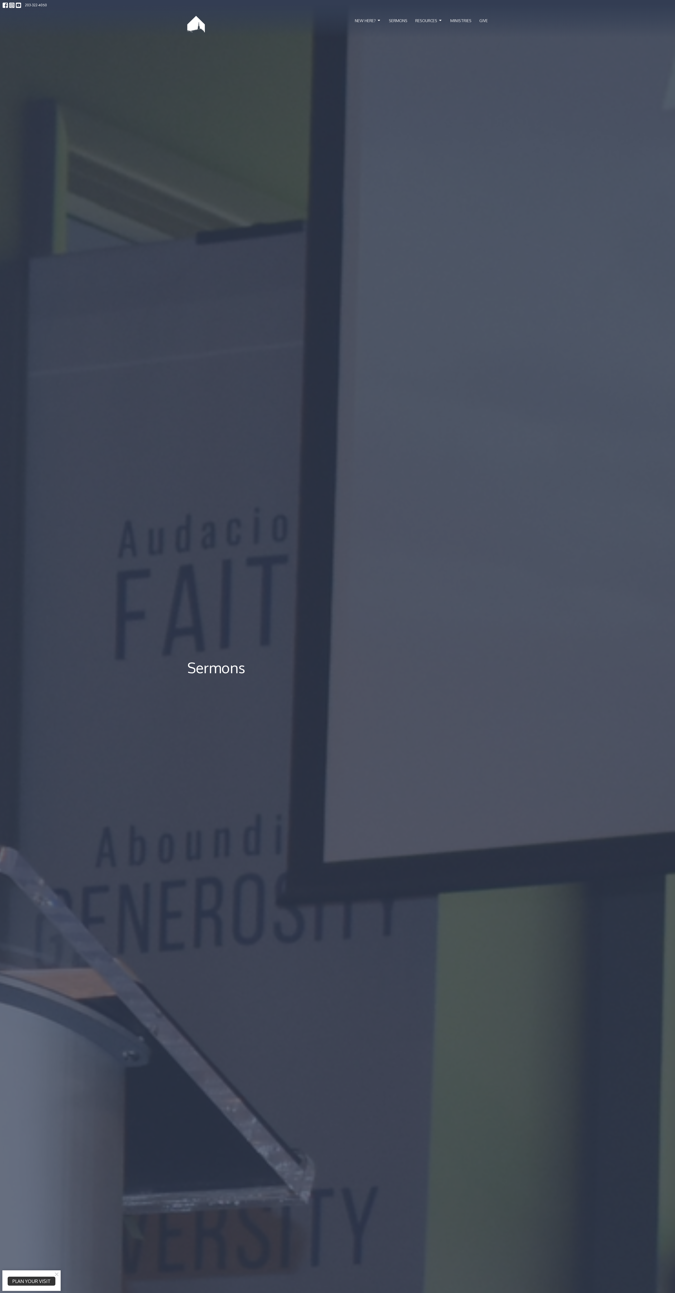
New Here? (365, 20)
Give (483, 20)
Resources (426, 20)
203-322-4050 (36, 5)
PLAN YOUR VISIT (31, 1281)
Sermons (398, 20)
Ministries (460, 20)
